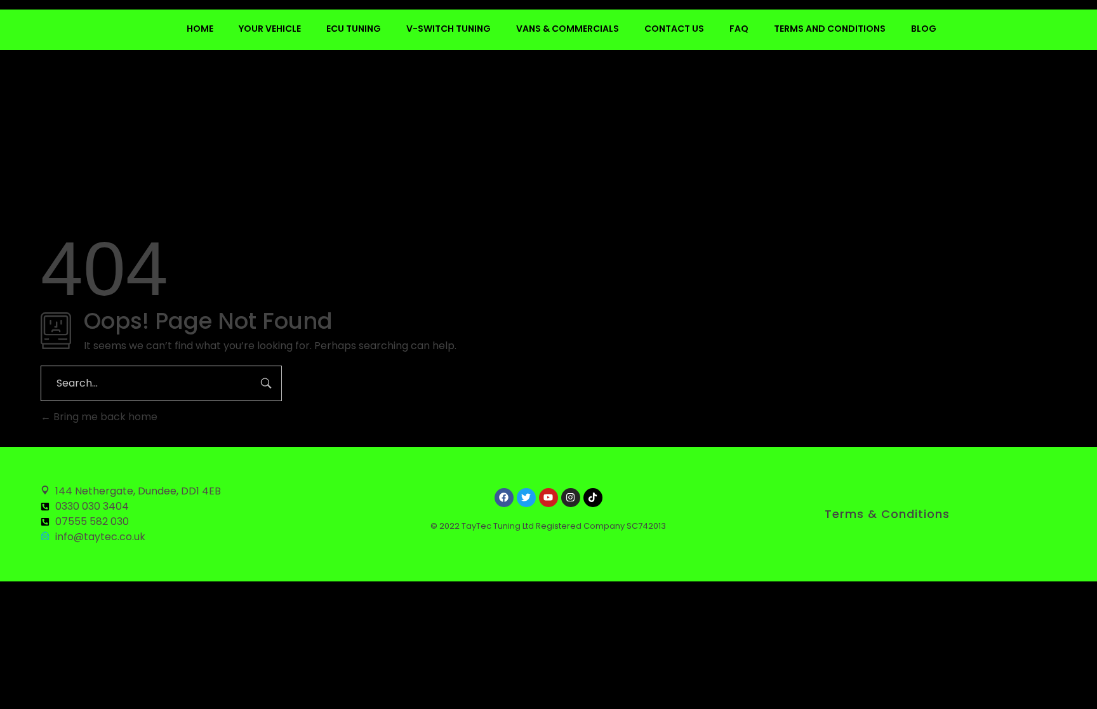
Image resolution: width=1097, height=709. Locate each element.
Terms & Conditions (887, 514)
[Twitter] (526, 497)
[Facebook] (504, 497)
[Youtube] (548, 497)
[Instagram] (570, 497)
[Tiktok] (592, 497)
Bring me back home (104, 416)
